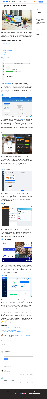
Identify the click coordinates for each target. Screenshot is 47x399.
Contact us (9, 393)
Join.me (4, 46)
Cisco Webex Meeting (7, 43)
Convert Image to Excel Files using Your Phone (40, 12)
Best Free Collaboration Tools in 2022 (9, 330)
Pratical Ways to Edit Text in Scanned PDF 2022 (40, 20)
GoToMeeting (5, 48)
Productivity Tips (19, 335)
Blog (15, 391)
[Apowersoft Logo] (6, 1)
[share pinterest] (25, 393)
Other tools (25, 1)
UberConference (6, 52)
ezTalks (4, 54)
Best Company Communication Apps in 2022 (11, 328)
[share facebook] (21, 393)
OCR (20, 1)
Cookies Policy (9, 395)
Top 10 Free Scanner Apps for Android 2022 (40, 23)
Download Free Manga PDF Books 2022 (40, 17)
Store (35, 1)
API (30, 1)
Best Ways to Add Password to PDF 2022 (40, 26)
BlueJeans (4, 45)
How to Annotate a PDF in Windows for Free (39, 15)
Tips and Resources (39, 34)
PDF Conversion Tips (39, 31)
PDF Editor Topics (38, 32)
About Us (8, 391)
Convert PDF (14, 1)
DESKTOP (40, 1)
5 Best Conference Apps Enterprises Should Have (11, 327)
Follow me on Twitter (25, 335)
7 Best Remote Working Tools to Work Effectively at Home (13, 331)
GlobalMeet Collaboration (7, 50)
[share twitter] (23, 393)
